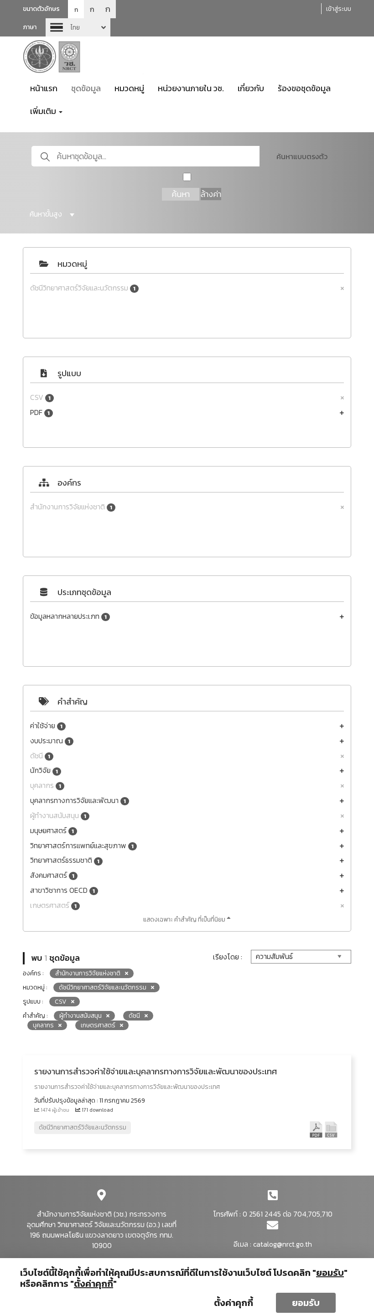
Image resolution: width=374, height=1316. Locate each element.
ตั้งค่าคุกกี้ (233, 1303)
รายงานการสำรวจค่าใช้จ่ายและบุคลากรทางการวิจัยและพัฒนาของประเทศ (155, 1071)
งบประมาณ (50, 741)
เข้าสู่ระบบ (338, 9)
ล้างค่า (211, 194)
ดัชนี (40, 756)
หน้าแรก (43, 88)
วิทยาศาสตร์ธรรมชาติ (64, 860)
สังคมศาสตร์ (52, 875)
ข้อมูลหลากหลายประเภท (68, 616)
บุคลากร (45, 785)
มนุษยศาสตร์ (52, 830)
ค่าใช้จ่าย (46, 725)
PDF (40, 412)
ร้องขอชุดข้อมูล (304, 88)
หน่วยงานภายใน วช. (191, 88)
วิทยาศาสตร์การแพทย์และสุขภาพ (82, 845)
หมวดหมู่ (129, 88)
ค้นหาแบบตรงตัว (301, 156)
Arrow (78, 27)
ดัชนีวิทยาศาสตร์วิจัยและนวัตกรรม (82, 288)
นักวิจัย (44, 770)
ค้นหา (180, 194)
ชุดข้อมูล (86, 88)
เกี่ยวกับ (251, 88)
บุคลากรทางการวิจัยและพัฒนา (78, 800)
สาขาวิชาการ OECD (62, 890)
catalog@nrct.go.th (282, 1243)
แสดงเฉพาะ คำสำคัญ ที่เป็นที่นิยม (185, 919)
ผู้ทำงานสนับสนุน (58, 815)
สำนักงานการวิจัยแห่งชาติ (71, 507)
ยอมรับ (306, 1303)
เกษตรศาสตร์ (53, 905)
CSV (40, 397)
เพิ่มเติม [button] (44, 111)
